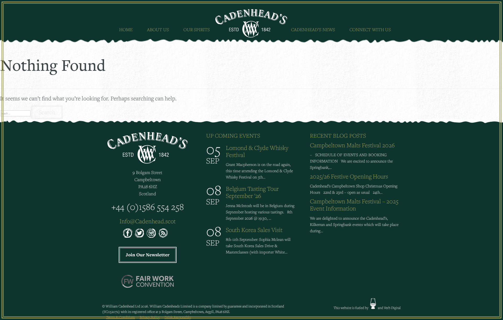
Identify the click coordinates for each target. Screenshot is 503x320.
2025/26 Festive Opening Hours (349, 176)
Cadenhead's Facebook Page (127, 233)
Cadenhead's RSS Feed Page (163, 233)
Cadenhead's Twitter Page (139, 233)
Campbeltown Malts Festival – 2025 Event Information (354, 204)
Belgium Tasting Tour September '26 (252, 192)
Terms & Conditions (120, 317)
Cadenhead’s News (313, 29)
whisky (373, 303)
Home (126, 29)
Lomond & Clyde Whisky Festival (257, 151)
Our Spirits (196, 29)
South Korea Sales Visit (254, 230)
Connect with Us (370, 29)
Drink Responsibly (178, 317)
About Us (158, 29)
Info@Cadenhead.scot (147, 221)
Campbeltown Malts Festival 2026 (352, 145)
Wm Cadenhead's (252, 23)
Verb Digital (392, 307)
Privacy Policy (150, 317)
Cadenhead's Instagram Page (151, 233)
